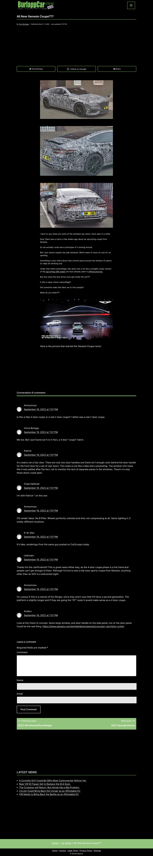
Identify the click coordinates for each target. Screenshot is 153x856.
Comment (22, 652)
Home (55, 843)
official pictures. (95, 271)
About (55, 850)
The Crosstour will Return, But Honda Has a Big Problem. (49, 787)
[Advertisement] (76, 48)
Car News (66, 843)
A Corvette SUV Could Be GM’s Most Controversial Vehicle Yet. (52, 780)
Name (20, 680)
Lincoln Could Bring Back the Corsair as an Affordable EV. (50, 791)
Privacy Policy (85, 850)
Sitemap (97, 850)
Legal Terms (72, 850)
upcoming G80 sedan (55, 271)
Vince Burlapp (24, 24)
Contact (62, 850)
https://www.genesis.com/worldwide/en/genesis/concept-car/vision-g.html (83, 626)
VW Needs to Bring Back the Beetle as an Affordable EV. (49, 794)
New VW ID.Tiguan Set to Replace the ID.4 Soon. (45, 784)
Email (20, 693)
